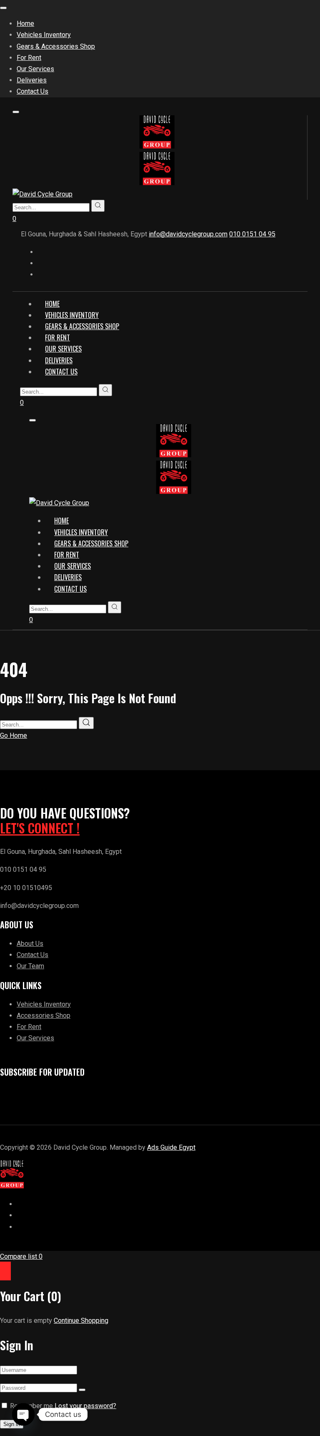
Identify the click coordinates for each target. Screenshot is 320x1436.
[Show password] (82, 1390)
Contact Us (32, 955)
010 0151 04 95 (252, 234)
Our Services (35, 1038)
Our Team (30, 966)
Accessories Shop (43, 1015)
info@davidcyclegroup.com (188, 234)
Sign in (11, 1424)
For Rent (29, 1027)
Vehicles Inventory (44, 1004)
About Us (30, 943)
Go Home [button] (13, 735)
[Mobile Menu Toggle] (3, 8)
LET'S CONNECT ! (40, 828)
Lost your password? (85, 1406)
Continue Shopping (81, 1320)
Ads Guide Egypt (171, 1147)
